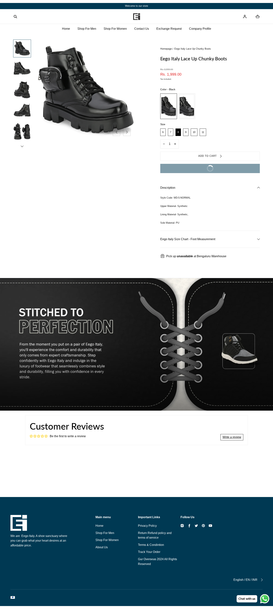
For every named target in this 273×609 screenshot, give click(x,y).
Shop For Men (86, 28)
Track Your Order (149, 551)
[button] (15, 16)
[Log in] (245, 16)
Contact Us (141, 28)
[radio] (168, 106)
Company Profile (200, 28)
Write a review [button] (231, 437)
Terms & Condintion (151, 544)
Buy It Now (189, 167)
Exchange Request (169, 28)
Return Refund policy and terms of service (155, 535)
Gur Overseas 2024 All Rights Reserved (157, 562)
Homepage (166, 48)
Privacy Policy (147, 525)
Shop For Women (115, 28)
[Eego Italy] (136, 16)
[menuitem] (22, 48)
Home (66, 28)
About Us (101, 547)
